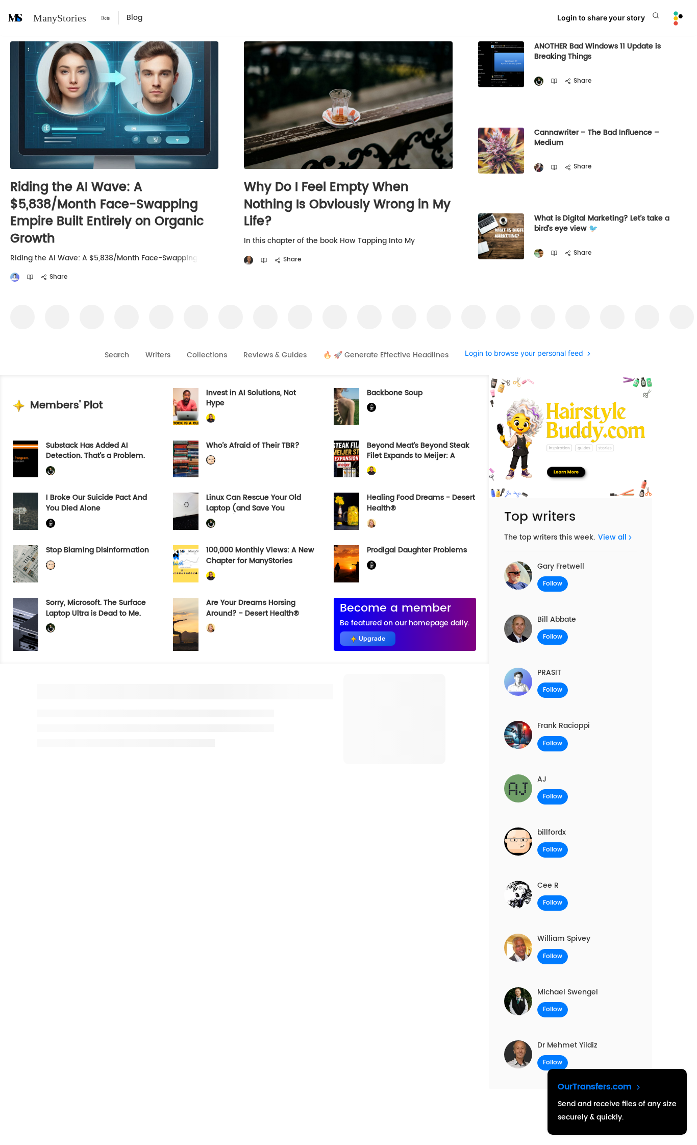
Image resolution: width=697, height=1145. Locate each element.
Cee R (548, 885)
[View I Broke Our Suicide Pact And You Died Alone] (25, 511)
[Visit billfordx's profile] (210, 460)
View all (612, 537)
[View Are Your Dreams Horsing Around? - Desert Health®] (185, 624)
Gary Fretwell (560, 566)
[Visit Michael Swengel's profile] (538, 81)
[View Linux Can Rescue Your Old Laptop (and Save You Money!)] (185, 511)
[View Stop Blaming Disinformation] (25, 563)
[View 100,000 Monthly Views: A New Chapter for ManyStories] (185, 563)
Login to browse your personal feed (524, 353)
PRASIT (549, 672)
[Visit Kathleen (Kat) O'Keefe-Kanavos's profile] (371, 523)
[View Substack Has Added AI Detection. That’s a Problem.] (25, 459)
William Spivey (563, 938)
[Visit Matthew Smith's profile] (538, 168)
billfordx (551, 832)
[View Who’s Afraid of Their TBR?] (185, 459)
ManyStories (59, 17)
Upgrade (372, 638)
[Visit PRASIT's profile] (14, 277)
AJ (541, 779)
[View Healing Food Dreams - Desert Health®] (346, 511)
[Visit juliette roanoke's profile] (371, 408)
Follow (552, 584)
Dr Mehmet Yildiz (567, 1045)
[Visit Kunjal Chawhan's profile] (538, 253)
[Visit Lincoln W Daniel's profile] (210, 418)
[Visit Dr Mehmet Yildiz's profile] (248, 260)
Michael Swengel (567, 992)
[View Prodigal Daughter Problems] (346, 563)
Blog (134, 17)
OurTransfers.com (596, 1086)
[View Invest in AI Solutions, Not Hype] (185, 406)
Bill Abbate (556, 619)
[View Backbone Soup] (346, 406)
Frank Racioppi (563, 726)
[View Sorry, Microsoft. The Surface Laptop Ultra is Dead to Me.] (25, 624)
